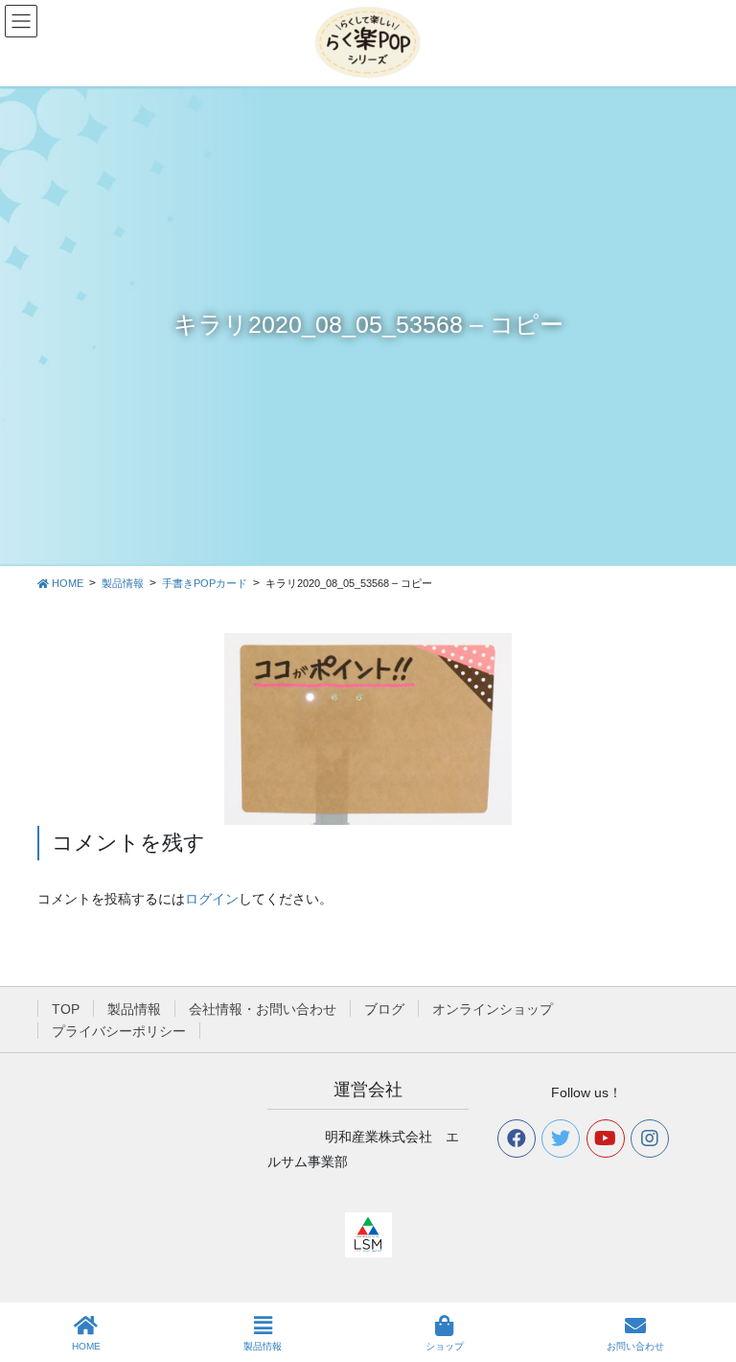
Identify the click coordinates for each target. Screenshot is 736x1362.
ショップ (445, 1346)
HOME (86, 1346)
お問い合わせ (635, 1346)
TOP (66, 1009)
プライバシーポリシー (119, 1031)
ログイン (212, 898)
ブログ (384, 1009)
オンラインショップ (492, 1009)
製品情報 (134, 1009)
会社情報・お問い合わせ (262, 1009)
